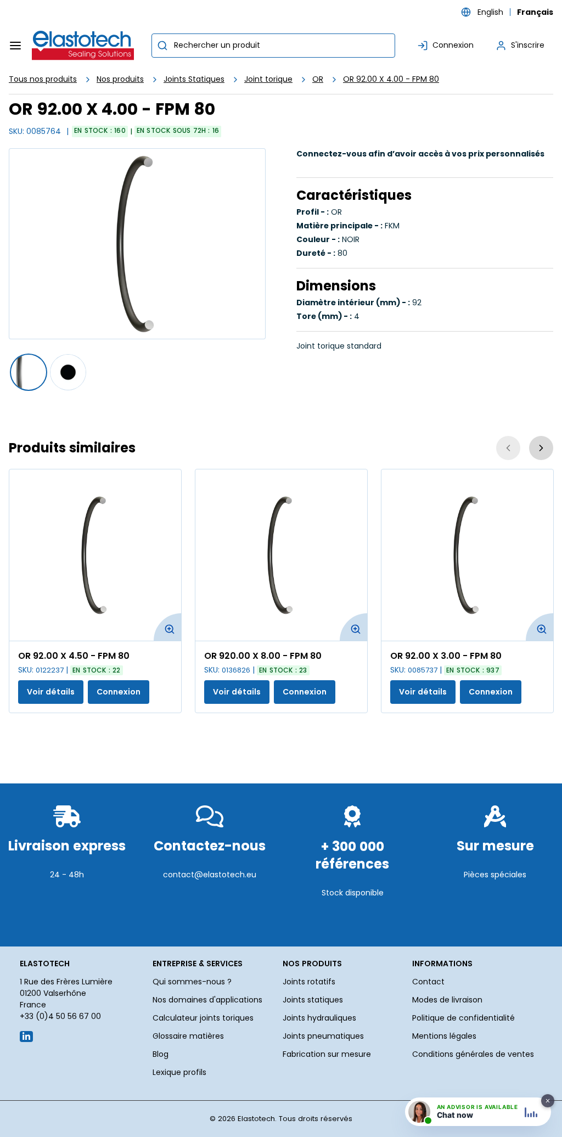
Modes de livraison (447, 999)
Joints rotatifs (309, 981)
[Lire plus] (67, 914)
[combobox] (273, 45)
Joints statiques (313, 999)
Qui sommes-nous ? (192, 981)
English (490, 12)
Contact (428, 981)
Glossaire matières (188, 1035)
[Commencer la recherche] (162, 45)
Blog (160, 1054)
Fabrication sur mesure (327, 1054)
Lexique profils (179, 1072)
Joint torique (268, 79)
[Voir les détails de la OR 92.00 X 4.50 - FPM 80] (95, 555)
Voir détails (51, 691)
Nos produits (120, 79)
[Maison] (83, 45)
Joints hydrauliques (319, 1017)
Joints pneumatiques (323, 1035)
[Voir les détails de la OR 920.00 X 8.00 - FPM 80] (281, 555)
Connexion (118, 691)
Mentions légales (444, 1035)
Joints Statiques (194, 79)
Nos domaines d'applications (207, 999)
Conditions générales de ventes (473, 1054)
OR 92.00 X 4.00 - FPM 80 (391, 79)
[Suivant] (541, 448)
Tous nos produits (43, 79)
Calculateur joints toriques (203, 1017)
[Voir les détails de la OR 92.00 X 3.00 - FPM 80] (467, 555)
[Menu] (15, 45)
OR (317, 79)
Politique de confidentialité (463, 1017)
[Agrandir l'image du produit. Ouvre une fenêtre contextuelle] (167, 627)
